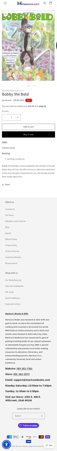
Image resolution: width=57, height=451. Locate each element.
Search (8, 233)
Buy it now (28, 134)
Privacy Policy (11, 245)
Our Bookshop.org (13, 280)
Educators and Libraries (15, 221)
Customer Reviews (13, 257)
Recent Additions (12, 298)
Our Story (9, 215)
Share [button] (7, 184)
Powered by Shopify (39, 446)
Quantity (5, 111)
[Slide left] (23, 86)
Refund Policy (11, 239)
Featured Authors (13, 304)
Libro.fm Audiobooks (14, 286)
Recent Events (11, 263)
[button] (5, 3)
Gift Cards (9, 292)
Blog (7, 227)
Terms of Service (12, 251)
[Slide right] (34, 86)
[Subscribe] (42, 416)
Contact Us (10, 209)
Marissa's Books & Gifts (24, 446)
